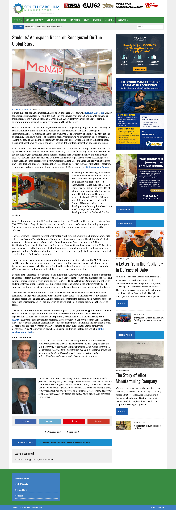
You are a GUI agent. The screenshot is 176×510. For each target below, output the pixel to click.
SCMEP (86, 20)
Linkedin (153, 507)
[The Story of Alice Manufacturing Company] (140, 366)
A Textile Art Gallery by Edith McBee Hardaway (148, 427)
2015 (40, 507)
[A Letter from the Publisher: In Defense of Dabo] (140, 255)
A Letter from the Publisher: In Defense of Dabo (139, 266)
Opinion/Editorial (21, 489)
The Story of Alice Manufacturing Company (136, 377)
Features (18, 20)
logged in (31, 459)
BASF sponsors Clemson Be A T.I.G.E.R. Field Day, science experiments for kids (149, 320)
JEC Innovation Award (96, 166)
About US (109, 20)
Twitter (161, 507)
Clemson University (34, 20)
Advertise (97, 20)
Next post (72, 431)
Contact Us (123, 20)
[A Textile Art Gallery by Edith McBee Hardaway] (123, 428)
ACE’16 (15, 319)
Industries (75, 20)
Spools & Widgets (125, 335)
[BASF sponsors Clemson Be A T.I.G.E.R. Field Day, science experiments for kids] (123, 320)
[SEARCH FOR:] (150, 26)
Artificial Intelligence (56, 20)
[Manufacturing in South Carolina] (36, 9)
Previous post (54, 431)
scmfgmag (26, 109)
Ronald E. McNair (94, 112)
